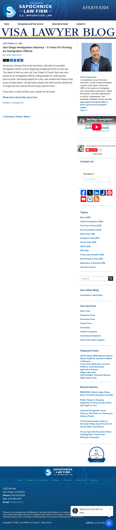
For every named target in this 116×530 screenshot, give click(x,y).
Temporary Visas (87, 315)
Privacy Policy (42, 480)
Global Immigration (91, 221)
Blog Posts (94, 480)
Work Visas (87, 234)
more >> (84, 110)
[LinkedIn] (96, 193)
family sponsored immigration (93, 105)
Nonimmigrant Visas (91, 259)
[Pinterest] (109, 193)
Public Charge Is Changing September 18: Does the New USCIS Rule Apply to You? (95, 403)
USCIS (85, 246)
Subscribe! (97, 154)
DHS (84, 250)
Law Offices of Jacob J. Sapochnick (35, 522)
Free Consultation (90, 230)
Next (27, 116)
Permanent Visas (87, 319)
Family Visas (88, 242)
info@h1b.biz (16, 502)
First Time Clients (90, 226)
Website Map (81, 480)
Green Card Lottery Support (92, 340)
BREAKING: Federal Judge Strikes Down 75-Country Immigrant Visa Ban (96, 393)
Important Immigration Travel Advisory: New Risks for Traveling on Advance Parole (96, 413)
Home (6, 23)
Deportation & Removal (92, 263)
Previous (8, 116)
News (85, 217)
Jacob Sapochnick (88, 77)
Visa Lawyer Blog (27, 9)
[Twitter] (90, 193)
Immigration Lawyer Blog (91, 295)
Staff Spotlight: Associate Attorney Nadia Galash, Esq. (95, 376)
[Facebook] (83, 193)
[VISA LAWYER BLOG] (58, 32)
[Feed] (96, 199)
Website (30, 480)
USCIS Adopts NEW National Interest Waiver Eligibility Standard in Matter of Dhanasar (96, 358)
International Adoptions (90, 336)
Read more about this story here (20, 97)
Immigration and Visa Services (30, 23)
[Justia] (103, 193)
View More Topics (88, 267)
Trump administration (92, 255)
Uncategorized (17, 103)
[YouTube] (83, 199)
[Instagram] (90, 199)
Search (110, 278)
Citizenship (85, 328)
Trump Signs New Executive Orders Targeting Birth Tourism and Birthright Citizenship (95, 434)
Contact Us (81, 23)
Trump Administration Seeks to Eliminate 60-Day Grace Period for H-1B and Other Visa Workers (96, 424)
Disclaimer (55, 480)
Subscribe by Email (60, 23)
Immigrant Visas (89, 238)
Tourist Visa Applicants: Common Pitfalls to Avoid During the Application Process (95, 367)
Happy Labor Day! (88, 372)
